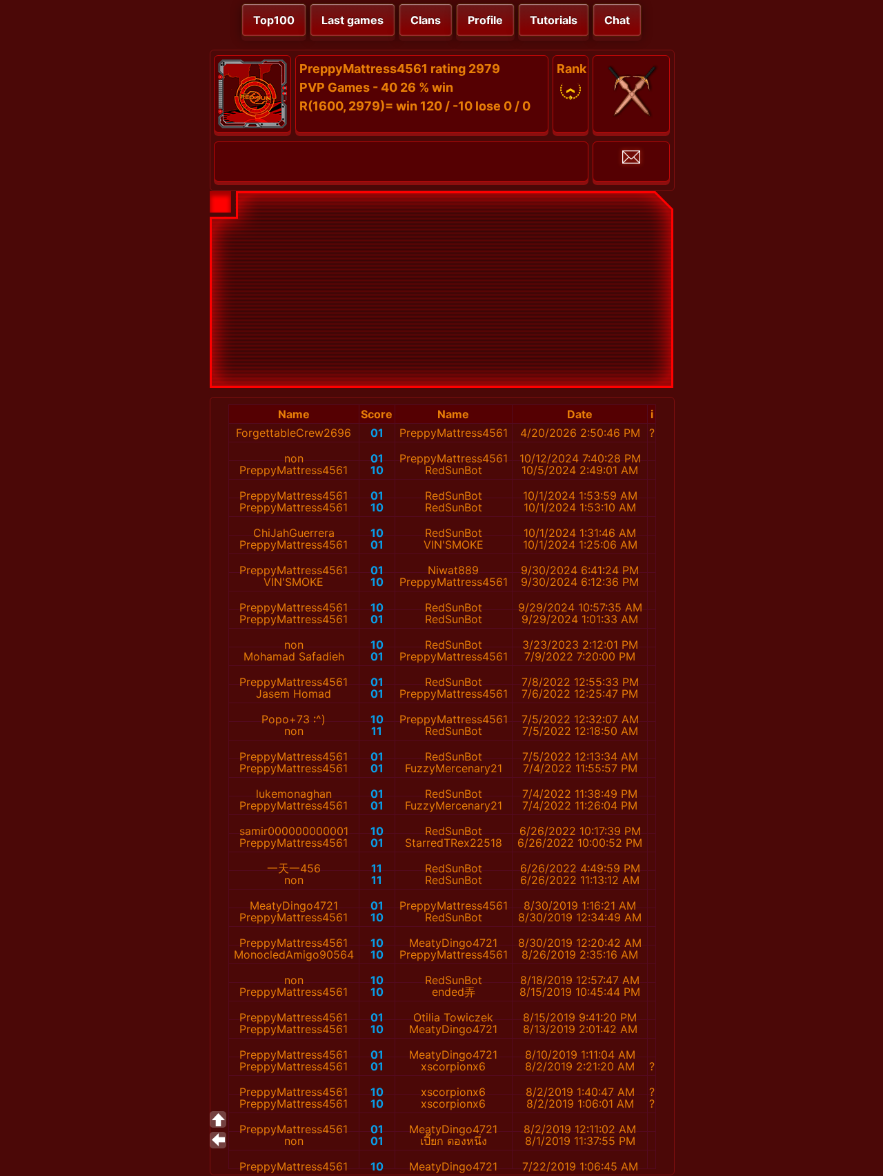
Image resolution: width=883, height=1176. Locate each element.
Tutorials (553, 20)
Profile (485, 20)
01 (377, 433)
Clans (425, 20)
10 (377, 470)
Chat (617, 20)
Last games (352, 20)
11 (376, 731)
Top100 (274, 20)
